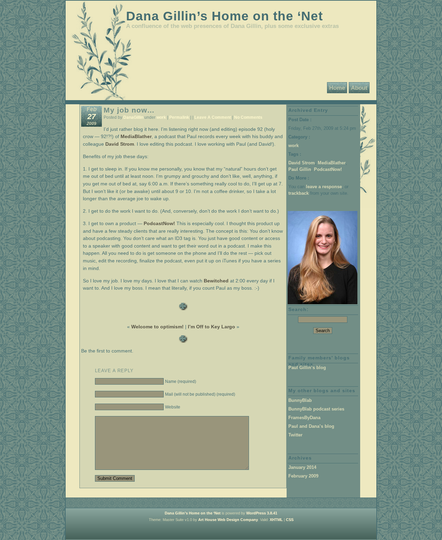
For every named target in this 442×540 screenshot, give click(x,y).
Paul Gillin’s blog (307, 367)
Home (337, 87)
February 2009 (303, 476)
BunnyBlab (300, 400)
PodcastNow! (159, 223)
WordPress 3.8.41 (261, 513)
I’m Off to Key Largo (211, 326)
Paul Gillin (299, 169)
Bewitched (216, 280)
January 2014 (302, 467)
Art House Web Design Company (228, 520)
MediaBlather (136, 136)
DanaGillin (133, 117)
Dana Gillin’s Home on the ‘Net (224, 16)
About (359, 87)
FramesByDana (304, 417)
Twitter (295, 434)
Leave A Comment (212, 117)
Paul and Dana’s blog (311, 426)
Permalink (179, 117)
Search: (298, 309)
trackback (298, 193)
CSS (290, 520)
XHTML (276, 520)
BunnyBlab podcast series (316, 409)
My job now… (129, 110)
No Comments (248, 117)
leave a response (324, 186)
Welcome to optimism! (157, 326)
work (161, 117)
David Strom (119, 144)
